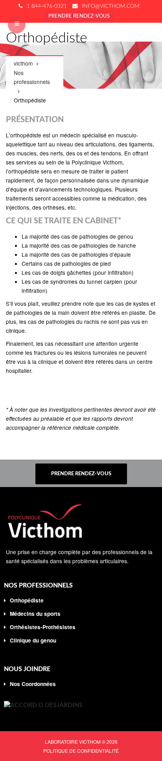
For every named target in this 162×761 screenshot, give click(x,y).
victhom (23, 63)
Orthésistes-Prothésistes (42, 627)
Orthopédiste (27, 600)
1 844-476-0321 (47, 6)
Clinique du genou (33, 640)
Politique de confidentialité (81, 750)
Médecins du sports (35, 613)
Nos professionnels (32, 77)
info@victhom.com (111, 6)
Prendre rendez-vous (79, 16)
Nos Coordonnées (33, 684)
